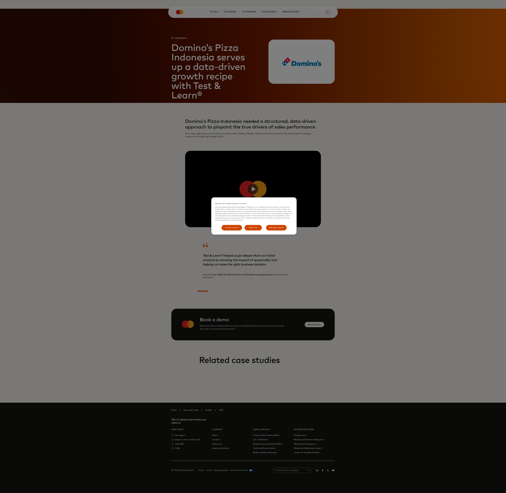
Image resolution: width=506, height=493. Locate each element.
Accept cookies (231, 227)
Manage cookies (276, 227)
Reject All (253, 227)
